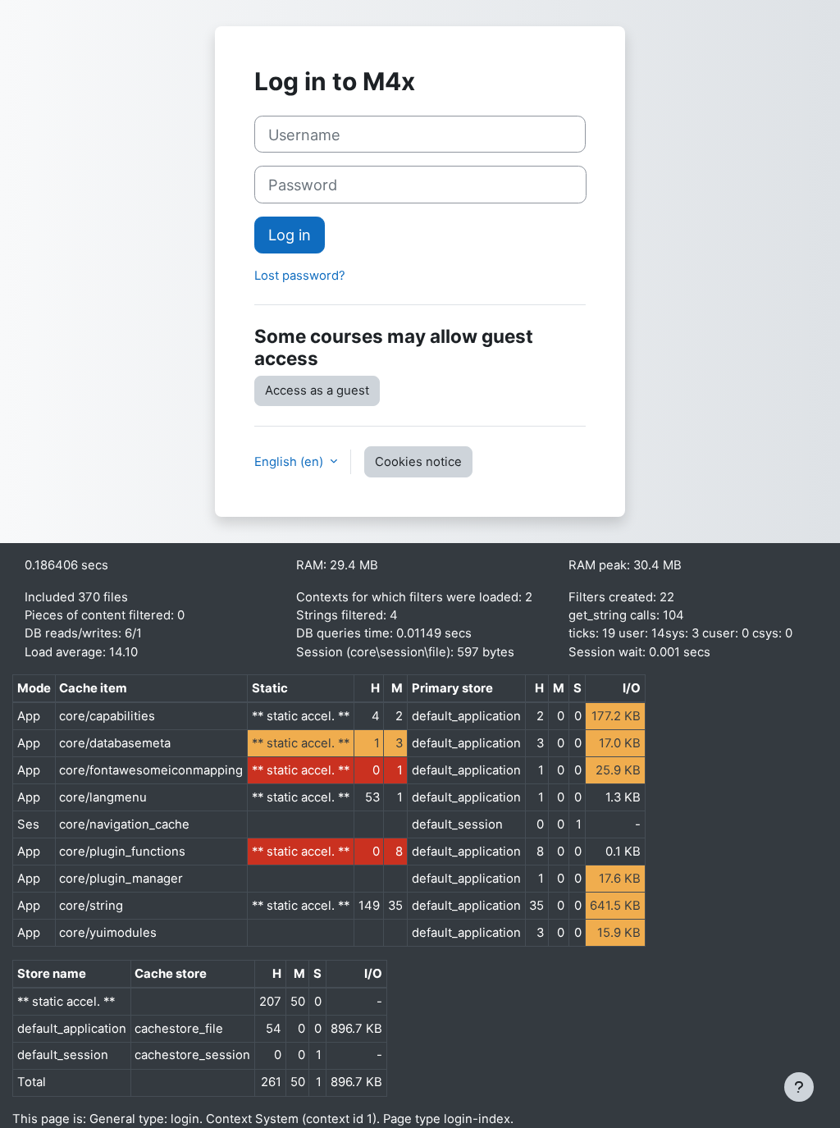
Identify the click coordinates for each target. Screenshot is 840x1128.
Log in (289, 235)
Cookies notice (418, 461)
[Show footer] (799, 1087)
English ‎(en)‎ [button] (290, 461)
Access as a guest (317, 390)
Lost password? (299, 275)
